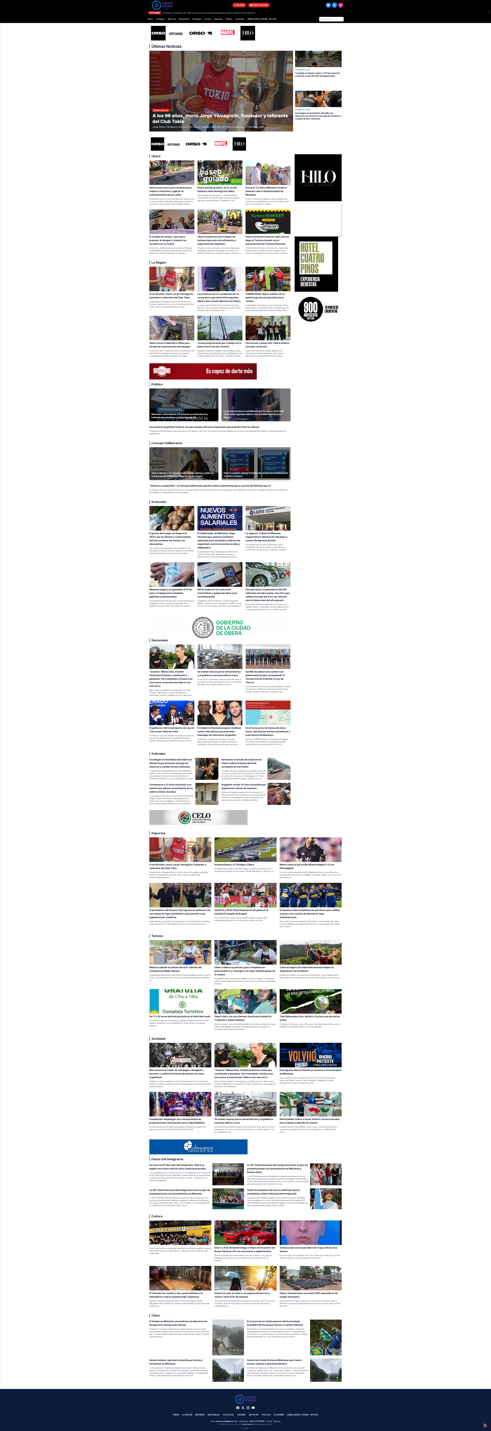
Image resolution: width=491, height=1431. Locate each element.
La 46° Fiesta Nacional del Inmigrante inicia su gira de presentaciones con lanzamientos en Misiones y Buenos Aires (277, 1169)
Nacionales (184, 19)
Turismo (207, 19)
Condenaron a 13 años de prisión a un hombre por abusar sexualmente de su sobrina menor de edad (171, 788)
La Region (160, 19)
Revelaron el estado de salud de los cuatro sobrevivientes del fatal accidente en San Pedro (241, 763)
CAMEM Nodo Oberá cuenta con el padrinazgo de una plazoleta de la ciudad (265, 297)
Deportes (218, 19)
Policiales (196, 19)
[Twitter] (334, 5)
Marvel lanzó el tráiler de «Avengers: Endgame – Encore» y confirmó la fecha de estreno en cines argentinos (176, 1074)
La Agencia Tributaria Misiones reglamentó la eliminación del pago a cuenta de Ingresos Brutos (266, 537)
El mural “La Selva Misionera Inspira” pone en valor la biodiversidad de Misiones (267, 191)
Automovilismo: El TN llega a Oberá (234, 864)
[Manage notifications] (485, 1425)
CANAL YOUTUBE (260, 5)
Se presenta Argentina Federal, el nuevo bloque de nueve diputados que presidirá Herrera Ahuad (204, 427)
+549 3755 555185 (257, 1421)
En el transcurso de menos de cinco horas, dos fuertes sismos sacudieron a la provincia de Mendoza (268, 731)
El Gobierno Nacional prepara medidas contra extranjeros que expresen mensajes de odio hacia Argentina (219, 731)
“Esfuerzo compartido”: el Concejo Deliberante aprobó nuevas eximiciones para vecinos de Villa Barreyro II (210, 485)
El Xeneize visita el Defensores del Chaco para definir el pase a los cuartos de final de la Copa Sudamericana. (310, 914)
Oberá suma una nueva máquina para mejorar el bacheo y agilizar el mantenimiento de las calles (170, 191)
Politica (229, 19)
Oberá (150, 19)
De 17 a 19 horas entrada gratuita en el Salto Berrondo (179, 1016)
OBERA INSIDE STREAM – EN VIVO (262, 19)
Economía (239, 19)
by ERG (245, 1428)
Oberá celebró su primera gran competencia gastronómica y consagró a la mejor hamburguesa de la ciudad (244, 971)
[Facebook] (328, 5)
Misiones (172, 19)
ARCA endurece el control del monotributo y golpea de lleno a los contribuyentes (217, 593)
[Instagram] (340, 5)
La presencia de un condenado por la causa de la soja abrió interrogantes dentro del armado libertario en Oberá (219, 297)
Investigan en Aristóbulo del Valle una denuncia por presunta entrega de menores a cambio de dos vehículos (318, 116)
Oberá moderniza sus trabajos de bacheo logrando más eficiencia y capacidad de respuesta (216, 240)
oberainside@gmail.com (226, 1421)
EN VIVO (240, 5)
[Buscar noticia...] (488, 11)
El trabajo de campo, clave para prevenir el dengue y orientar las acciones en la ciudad (167, 240)
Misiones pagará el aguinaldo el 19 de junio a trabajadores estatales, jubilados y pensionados (170, 593)
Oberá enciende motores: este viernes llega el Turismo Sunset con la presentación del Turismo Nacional (267, 240)
